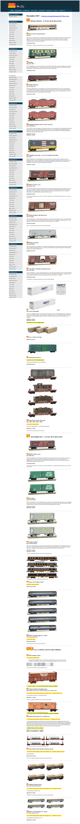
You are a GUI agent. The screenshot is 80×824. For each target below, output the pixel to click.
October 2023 (12, 81)
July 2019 (11, 200)
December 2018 (12, 218)
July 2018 (11, 228)
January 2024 (12, 71)
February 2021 (12, 154)
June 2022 (11, 117)
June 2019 (11, 202)
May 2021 (11, 148)
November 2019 (13, 192)
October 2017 (12, 250)
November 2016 (13, 276)
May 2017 (11, 260)
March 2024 (12, 67)
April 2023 (11, 94)
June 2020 (11, 174)
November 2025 (13, 23)
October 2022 (12, 109)
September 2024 (13, 55)
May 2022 (11, 120)
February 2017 (12, 267)
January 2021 (12, 156)
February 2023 (12, 98)
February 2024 (12, 69)
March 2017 (12, 264)
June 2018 (11, 230)
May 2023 (11, 91)
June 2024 (11, 61)
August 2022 (12, 113)
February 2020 (12, 182)
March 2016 (12, 293)
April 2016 (11, 291)
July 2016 (11, 284)
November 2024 (13, 51)
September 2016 (13, 280)
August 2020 (12, 170)
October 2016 (12, 278)
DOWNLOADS (49, 10)
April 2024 (11, 65)
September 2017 (13, 252)
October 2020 (12, 165)
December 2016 (12, 274)
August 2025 (12, 30)
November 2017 (13, 248)
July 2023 (11, 87)
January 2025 (12, 44)
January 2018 (12, 240)
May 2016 (11, 288)
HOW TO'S (55, 10)
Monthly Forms (13, 16)
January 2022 (12, 128)
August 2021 (12, 141)
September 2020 (13, 168)
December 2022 (13, 105)
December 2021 (12, 133)
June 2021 (11, 146)
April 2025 (11, 38)
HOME (11, 10)
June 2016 (11, 286)
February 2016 (12, 295)
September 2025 (13, 28)
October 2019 (12, 194)
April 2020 (11, 178)
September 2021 (13, 139)
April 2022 (11, 122)
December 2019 (12, 189)
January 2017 (12, 269)
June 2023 (11, 89)
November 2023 (13, 79)
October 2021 (12, 137)
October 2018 (12, 222)
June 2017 (11, 258)
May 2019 (11, 204)
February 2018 (12, 238)
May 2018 (11, 232)
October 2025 (12, 26)
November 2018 (13, 220)
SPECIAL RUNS (34, 10)
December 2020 (13, 161)
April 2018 (11, 234)
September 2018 (13, 224)
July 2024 (11, 59)
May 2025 (11, 36)
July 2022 (11, 115)
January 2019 (12, 212)
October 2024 (12, 53)
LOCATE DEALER (18, 10)
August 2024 (12, 57)
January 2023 (12, 100)
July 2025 (11, 32)
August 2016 (12, 282)
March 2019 (12, 208)
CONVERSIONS (26, 10)
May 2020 (11, 176)
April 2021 (11, 150)
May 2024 (11, 63)
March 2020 (12, 180)
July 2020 (11, 172)
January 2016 (12, 297)
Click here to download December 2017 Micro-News (55, 16)
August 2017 (12, 254)
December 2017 (12, 246)
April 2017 (11, 262)
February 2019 (12, 210)
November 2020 (13, 163)
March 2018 (12, 236)
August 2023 (12, 85)
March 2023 (12, 96)
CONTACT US (62, 10)
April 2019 (11, 206)
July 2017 (11, 256)
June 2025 (11, 34)
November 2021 (13, 135)
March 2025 (12, 40)
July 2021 (11, 144)
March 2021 (12, 152)
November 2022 (13, 107)
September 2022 (13, 111)
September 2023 (13, 83)
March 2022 (12, 124)
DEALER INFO (42, 10)
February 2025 (12, 42)
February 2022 (12, 126)
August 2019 (12, 198)
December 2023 (13, 77)
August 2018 (12, 226)
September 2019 (13, 196)
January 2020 (12, 184)
